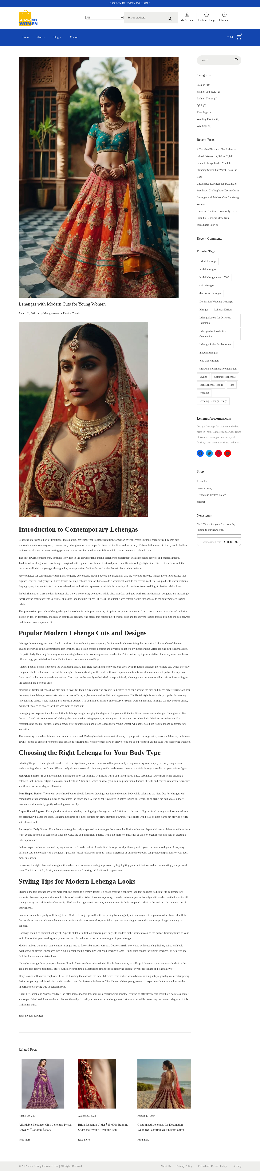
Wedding (204, 392)
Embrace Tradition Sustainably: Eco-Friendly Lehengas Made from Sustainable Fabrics (217, 218)
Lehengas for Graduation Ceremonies (212, 334)
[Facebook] (200, 453)
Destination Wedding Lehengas (216, 301)
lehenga (203, 309)
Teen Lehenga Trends (211, 384)
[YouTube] (227, 453)
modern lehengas (34, 1015)
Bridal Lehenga (207, 261)
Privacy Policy (205, 488)
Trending (202, 112)
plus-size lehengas (209, 360)
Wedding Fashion (206, 119)
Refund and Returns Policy (211, 495)
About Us (202, 481)
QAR (199, 105)
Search (170, 17)
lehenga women (51, 313)
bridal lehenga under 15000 (214, 277)
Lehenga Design (223, 309)
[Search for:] (219, 60)
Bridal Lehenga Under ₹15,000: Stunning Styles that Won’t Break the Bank (217, 170)
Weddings (202, 126)
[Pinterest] (218, 453)
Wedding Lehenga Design (213, 401)
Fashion (201, 84)
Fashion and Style (206, 91)
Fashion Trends (71, 313)
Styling (203, 376)
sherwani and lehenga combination (218, 368)
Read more (24, 1139)
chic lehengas (206, 285)
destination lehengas (210, 293)
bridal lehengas (207, 269)
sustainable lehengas (224, 376)
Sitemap (201, 501)
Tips (231, 384)
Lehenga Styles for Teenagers (215, 344)
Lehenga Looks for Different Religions (215, 320)
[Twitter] (209, 453)
